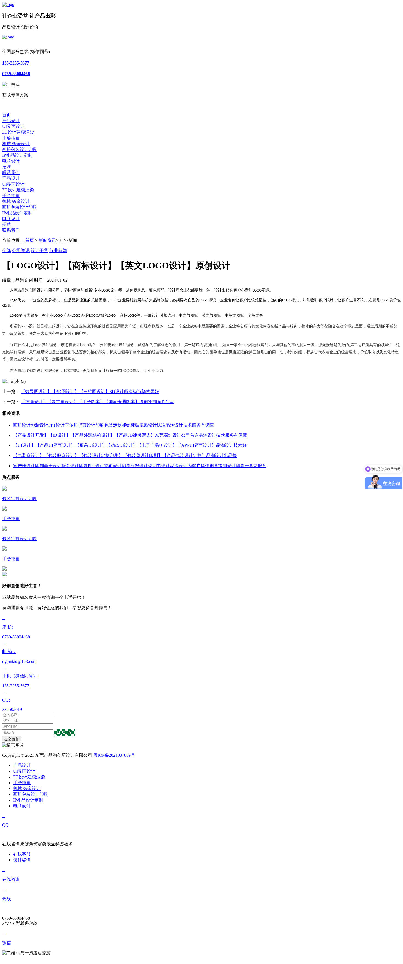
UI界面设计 (13, 126)
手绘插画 (11, 138)
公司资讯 (21, 250)
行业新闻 (58, 250)
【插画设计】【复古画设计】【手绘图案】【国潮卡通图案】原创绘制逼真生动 (97, 401)
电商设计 (11, 161)
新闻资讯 (47, 240)
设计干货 (39, 250)
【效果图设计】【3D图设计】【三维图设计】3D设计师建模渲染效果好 (90, 391)
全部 (6, 250)
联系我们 (11, 172)
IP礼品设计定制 (17, 155)
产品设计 (11, 120)
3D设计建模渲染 (18, 132)
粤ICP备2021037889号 (114, 755)
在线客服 (22, 854)
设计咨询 (22, 859)
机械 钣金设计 (16, 143)
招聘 (6, 166)
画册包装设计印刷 (19, 149)
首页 (6, 115)
